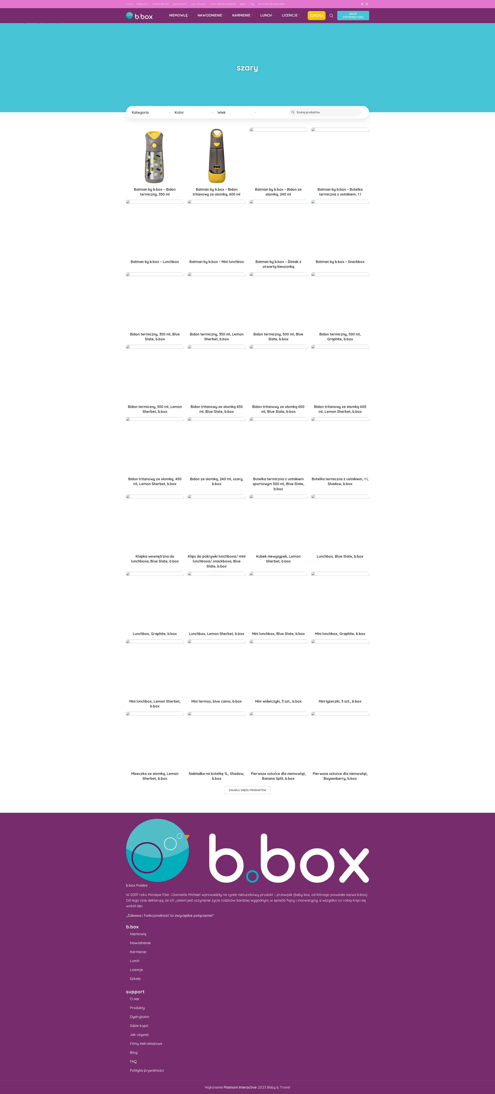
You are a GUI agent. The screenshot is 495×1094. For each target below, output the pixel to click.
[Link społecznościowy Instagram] (366, 4)
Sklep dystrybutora (353, 15)
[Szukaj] (331, 15)
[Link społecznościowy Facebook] (362, 4)
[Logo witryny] (139, 15)
